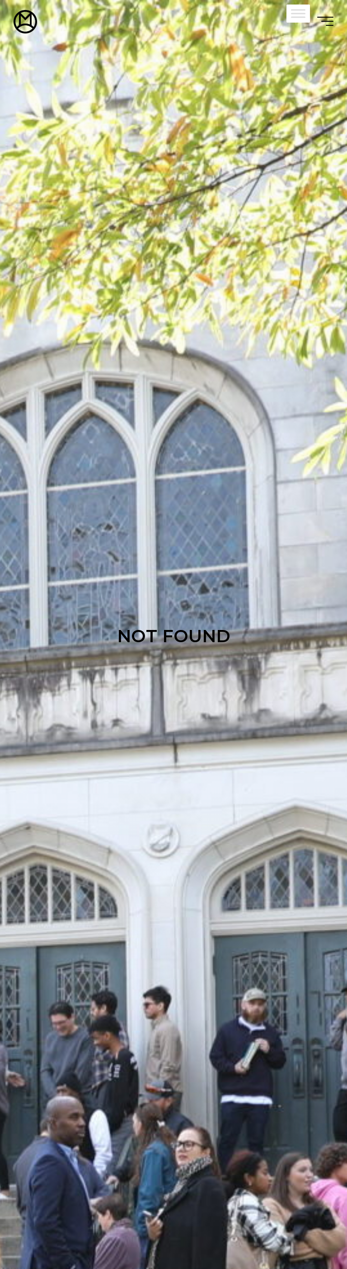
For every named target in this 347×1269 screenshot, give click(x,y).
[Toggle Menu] (298, 13)
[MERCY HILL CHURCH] (25, 21)
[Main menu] (325, 21)
